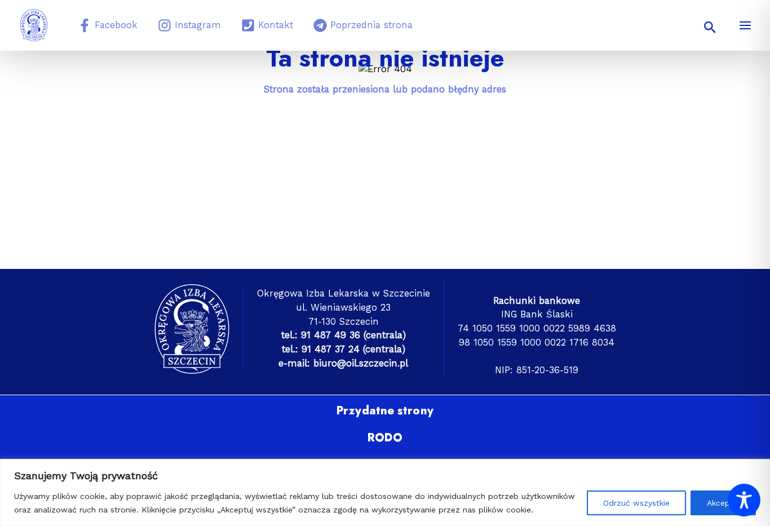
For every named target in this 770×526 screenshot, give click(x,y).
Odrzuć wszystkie (636, 502)
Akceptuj (723, 502)
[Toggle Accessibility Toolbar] (744, 500)
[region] (385, 492)
